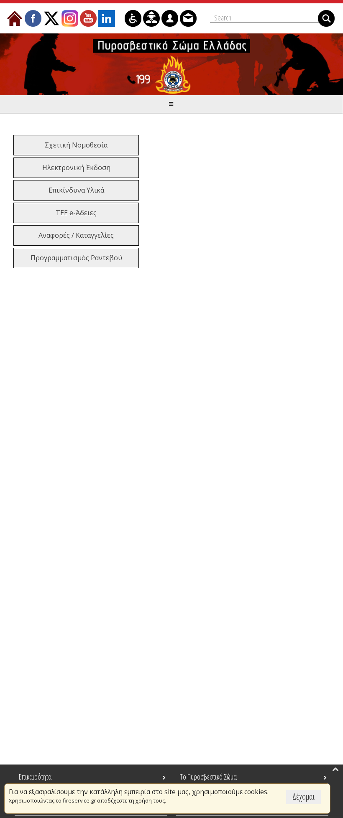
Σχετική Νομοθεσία (76, 145)
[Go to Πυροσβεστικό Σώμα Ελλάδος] (171, 64)
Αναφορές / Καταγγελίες (76, 235)
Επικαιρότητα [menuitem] (35, 777)
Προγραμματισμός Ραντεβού (76, 257)
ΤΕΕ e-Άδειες (76, 212)
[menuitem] (14, 18)
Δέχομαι (303, 796)
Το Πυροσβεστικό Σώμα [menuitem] (208, 777)
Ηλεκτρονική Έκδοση (76, 167)
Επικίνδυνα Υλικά (76, 190)
